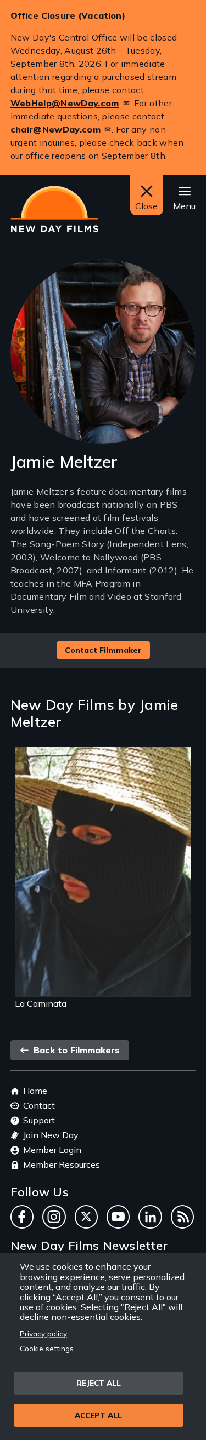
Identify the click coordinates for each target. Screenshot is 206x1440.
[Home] (54, 209)
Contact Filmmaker (103, 650)
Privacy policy (43, 1333)
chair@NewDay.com (55, 129)
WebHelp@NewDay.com (64, 102)
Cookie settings (47, 1348)
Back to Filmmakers (75, 1050)
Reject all (98, 1382)
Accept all (98, 1415)
